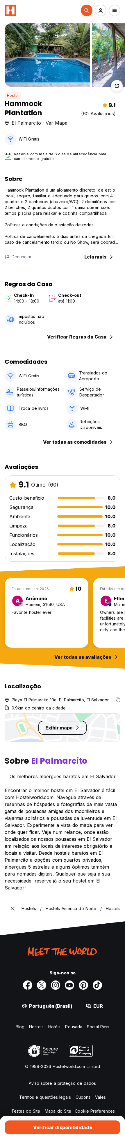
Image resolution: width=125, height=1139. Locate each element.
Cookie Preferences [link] (95, 1111)
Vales (100, 1097)
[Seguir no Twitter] (41, 985)
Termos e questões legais (45, 1097)
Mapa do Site (58, 1111)
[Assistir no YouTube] (69, 985)
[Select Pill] (86, 10)
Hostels (36, 1026)
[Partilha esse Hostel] (117, 86)
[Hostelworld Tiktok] (97, 985)
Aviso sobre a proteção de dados (62, 1083)
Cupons (83, 1097)
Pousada (73, 1026)
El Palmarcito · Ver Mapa (39, 123)
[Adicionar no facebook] (27, 985)
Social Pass (98, 1026)
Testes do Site (25, 1111)
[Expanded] (13, 909)
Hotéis (54, 1026)
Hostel (13, 95)
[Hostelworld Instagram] (55, 985)
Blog (20, 1026)
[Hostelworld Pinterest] (83, 985)
